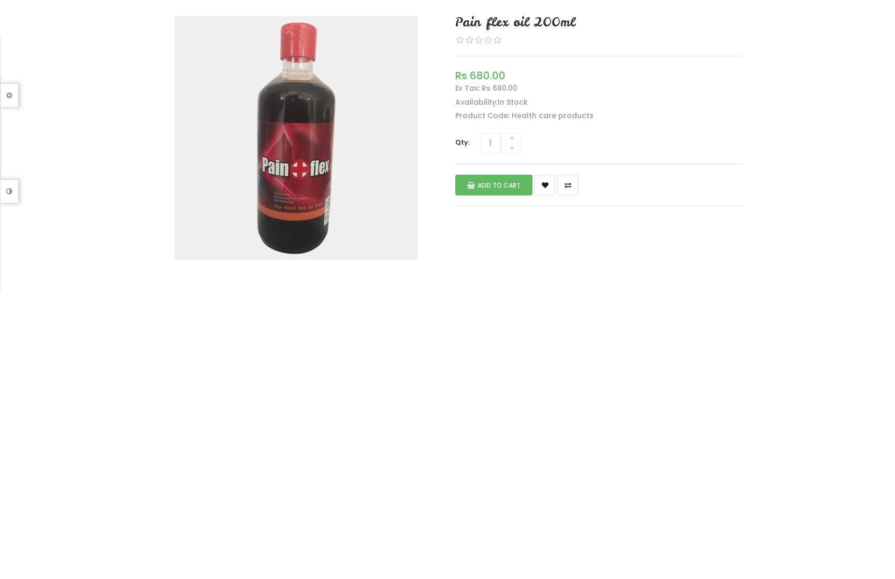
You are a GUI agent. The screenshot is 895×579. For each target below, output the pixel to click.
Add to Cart (499, 185)
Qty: (462, 142)
